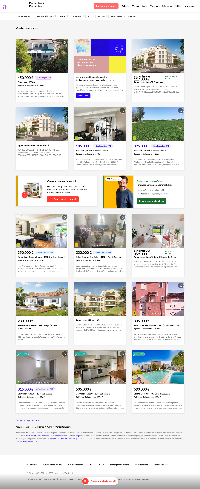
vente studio (60, 436)
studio (70, 439)
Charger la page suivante (27, 420)
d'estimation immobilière (29, 442)
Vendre (135, 6)
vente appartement (44, 436)
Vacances (154, 6)
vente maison (31, 436)
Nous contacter (75, 464)
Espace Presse (161, 464)
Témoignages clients (119, 464)
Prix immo (167, 6)
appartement (62, 439)
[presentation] (18, 56)
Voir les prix (83, 96)
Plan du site (32, 464)
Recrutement (141, 464)
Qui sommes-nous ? (52, 464)
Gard (49, 426)
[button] (36, 69)
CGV (101, 464)
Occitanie (39, 426)
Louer (145, 6)
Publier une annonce (106, 6)
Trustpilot (68, 473)
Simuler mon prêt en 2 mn (151, 200)
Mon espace (190, 6)
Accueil (19, 426)
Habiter (178, 6)
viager (78, 436)
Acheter (126, 6)
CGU (91, 464)
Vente (28, 426)
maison (53, 439)
